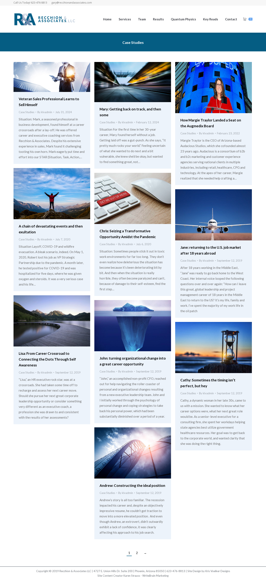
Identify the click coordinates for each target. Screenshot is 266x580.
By (44, 112)
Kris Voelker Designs (217, 571)
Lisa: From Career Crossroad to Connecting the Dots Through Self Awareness (47, 359)
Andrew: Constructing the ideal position (132, 485)
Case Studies (26, 112)
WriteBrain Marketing (155, 575)
